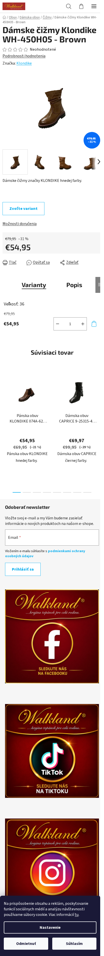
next (99, 400)
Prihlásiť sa (23, 569)
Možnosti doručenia (20, 224)
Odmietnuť (26, 943)
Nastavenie (50, 927)
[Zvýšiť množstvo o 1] (83, 324)
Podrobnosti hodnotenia (24, 56)
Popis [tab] (74, 284)
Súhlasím (74, 943)
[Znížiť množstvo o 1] (57, 324)
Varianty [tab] (34, 284)
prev (5, 400)
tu (77, 914)
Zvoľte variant (23, 208)
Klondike (24, 63)
